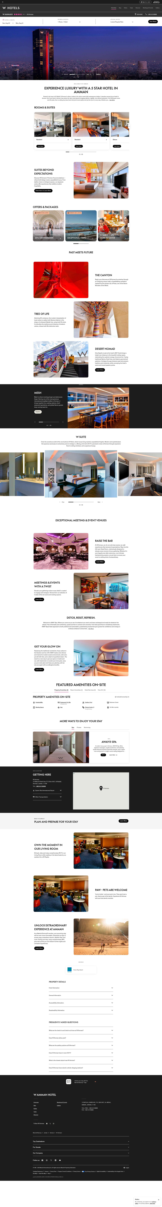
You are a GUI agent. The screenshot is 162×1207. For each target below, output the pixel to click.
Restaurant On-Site (65, 702)
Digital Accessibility (101, 1171)
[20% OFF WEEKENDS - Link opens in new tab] (48, 225)
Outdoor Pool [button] (88, 702)
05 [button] (50, 425)
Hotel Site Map (42, 1173)
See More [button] (112, 100)
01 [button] (47, 425)
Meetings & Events (148, 7)
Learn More (100, 370)
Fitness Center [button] (89, 707)
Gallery (157, 7)
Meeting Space (40, 707)
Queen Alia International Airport (44, 790)
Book (103, 754)
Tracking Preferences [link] (38, 1171)
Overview (113, 7)
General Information (55, 995)
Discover (138, 7)
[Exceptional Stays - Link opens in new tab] (81, 225)
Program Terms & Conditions (64, 1171)
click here (152, 1203)
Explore (38, 412)
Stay (120, 7)
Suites (125, 7)
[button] (145, 2)
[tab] (61, 690)
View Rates (40, 146)
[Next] (129, 126)
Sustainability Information (56, 1010)
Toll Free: (90, 1108)
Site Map (35, 1173)
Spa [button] (61, 707)
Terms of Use (53, 1171)
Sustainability (39, 702)
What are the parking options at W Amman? (62, 1045)
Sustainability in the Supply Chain (115, 1171)
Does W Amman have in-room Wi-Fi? (60, 1053)
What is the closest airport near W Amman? (62, 1060)
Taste (131, 7)
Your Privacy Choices (89, 1171)
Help (49, 1173)
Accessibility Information (56, 1003)
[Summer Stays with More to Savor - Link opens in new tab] (113, 225)
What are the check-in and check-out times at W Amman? (66, 1030)
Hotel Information (54, 988)
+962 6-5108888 (152, 14)
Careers (46, 1171)
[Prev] (35, 126)
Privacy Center (76, 1171)
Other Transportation (41, 797)
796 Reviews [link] (30, 14)
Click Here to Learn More (43, 190)
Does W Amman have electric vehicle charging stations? (66, 1068)
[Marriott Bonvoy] (155, 2)
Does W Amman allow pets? (57, 1038)
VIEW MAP (140, 14)
